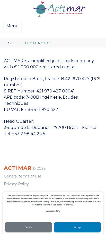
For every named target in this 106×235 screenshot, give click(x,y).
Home (9, 43)
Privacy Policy (16, 184)
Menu (12, 25)
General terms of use (22, 176)
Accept (77, 227)
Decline (28, 227)
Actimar (18, 168)
